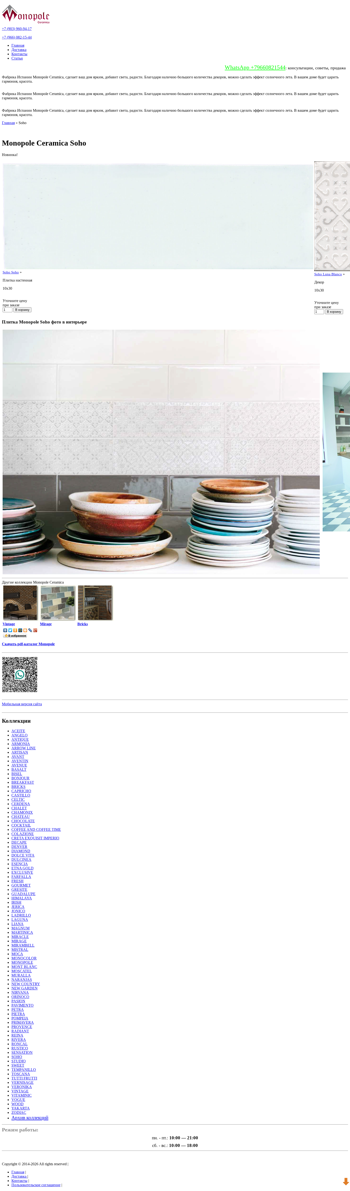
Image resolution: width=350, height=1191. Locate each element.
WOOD (17, 1104)
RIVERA (18, 1040)
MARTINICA (22, 932)
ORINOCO (20, 997)
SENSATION (22, 1052)
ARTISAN (19, 752)
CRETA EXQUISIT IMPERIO (35, 838)
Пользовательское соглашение (35, 1185)
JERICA (18, 907)
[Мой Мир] (20, 630)
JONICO (18, 911)
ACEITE (18, 731)
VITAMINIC (21, 1095)
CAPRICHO (21, 791)
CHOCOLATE (23, 821)
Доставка (18, 50)
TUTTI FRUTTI (24, 1078)
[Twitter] (10, 630)
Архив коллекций (29, 1117)
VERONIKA (21, 1087)
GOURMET (21, 885)
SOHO (16, 1057)
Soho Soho (11, 272)
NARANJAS (21, 980)
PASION (18, 1001)
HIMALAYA (21, 898)
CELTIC (18, 799)
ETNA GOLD (22, 868)
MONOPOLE (22, 962)
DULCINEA (21, 860)
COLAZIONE (22, 834)
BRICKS (18, 787)
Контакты (19, 54)
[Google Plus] (35, 630)
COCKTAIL (21, 825)
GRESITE (19, 890)
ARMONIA (20, 744)
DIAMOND (20, 851)
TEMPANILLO (23, 1070)
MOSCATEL (21, 971)
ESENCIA (19, 864)
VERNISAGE (22, 1082)
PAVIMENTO (22, 1005)
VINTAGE (20, 1091)
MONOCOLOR (24, 958)
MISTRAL (19, 950)
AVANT (17, 757)
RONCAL (19, 1044)
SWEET (17, 1065)
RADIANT (20, 1031)
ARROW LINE (23, 748)
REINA (17, 1035)
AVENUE (19, 765)
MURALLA (21, 975)
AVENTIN (19, 761)
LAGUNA (19, 920)
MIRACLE (20, 937)
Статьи (17, 58)
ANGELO (19, 735)
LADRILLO (21, 915)
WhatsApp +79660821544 (255, 67)
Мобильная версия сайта (22, 704)
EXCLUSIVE (22, 872)
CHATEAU (20, 817)
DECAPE (19, 842)
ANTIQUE (20, 739)
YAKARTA (20, 1108)
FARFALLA (21, 877)
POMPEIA (19, 1018)
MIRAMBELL (23, 945)
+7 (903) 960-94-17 (17, 29)
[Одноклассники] (15, 630)
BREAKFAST (22, 782)
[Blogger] (25, 630)
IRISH (16, 902)
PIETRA (18, 1014)
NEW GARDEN (24, 988)
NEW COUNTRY (25, 984)
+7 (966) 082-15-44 (17, 37)
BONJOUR (20, 778)
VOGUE (18, 1100)
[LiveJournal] (30, 630)
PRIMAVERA (22, 1022)
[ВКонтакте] (5, 630)
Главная (17, 45)
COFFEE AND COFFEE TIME (36, 830)
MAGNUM (20, 928)
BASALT (18, 769)
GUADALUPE (23, 894)
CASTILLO (20, 795)
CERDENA (20, 804)
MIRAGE (19, 941)
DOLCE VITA (23, 855)
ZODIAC (18, 1112)
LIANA (17, 924)
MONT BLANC (24, 967)
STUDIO (18, 1061)
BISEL (16, 774)
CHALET (19, 808)
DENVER (19, 847)
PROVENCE (21, 1027)
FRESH (17, 881)
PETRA (17, 1010)
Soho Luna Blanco (328, 274)
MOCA (17, 954)
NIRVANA (20, 992)
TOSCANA (20, 1074)
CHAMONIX (22, 812)
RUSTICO (19, 1048)
